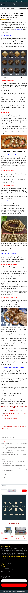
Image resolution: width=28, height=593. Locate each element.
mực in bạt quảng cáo (9, 423)
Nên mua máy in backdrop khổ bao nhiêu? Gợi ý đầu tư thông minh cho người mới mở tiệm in (13, 448)
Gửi (24, 490)
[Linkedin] (11, 437)
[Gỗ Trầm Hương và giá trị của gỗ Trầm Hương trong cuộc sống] (14, 4)
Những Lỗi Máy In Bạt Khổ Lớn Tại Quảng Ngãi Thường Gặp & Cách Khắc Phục (13, 466)
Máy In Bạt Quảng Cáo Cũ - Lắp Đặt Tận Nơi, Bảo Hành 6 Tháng (14, 459)
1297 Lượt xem (17, 17)
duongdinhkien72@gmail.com (20, 1)
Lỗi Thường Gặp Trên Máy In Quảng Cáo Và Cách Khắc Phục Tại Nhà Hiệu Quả (13, 462)
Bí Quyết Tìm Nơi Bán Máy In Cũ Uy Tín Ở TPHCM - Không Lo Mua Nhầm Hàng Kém (14, 470)
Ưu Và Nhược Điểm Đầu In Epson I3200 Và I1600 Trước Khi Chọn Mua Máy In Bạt (14, 451)
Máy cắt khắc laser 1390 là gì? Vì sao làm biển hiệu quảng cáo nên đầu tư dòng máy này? (7, 537)
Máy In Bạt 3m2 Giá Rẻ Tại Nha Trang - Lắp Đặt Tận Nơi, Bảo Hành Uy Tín (14, 455)
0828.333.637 (14, 410)
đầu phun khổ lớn (8, 421)
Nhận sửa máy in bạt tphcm (10, 418)
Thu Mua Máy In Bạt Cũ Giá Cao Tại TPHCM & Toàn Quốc (20, 537)
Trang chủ (3, 8)
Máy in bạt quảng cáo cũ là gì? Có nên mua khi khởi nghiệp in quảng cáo (14, 444)
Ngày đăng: (4, 17)
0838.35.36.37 (10, 1)
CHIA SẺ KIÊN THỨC (11, 8)
